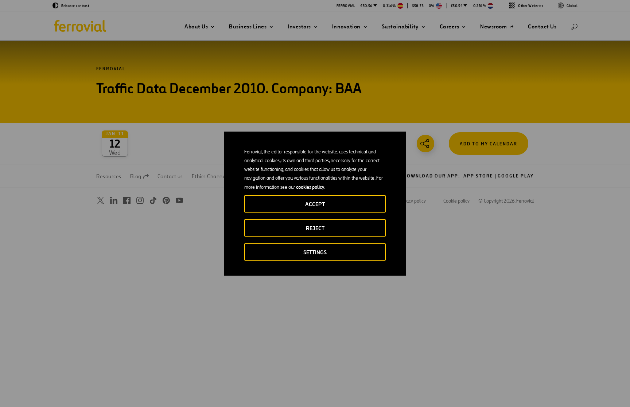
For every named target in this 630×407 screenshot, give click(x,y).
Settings (315, 252)
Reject (315, 228)
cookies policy (310, 186)
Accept (315, 204)
